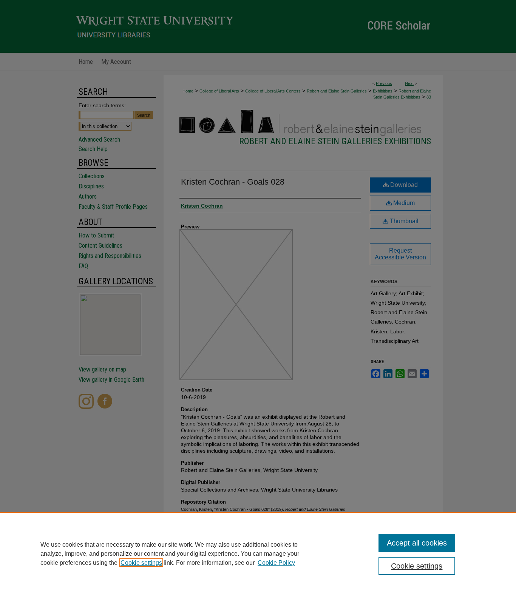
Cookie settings (141, 563)
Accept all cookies (417, 543)
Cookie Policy (276, 563)
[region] (258, 553)
